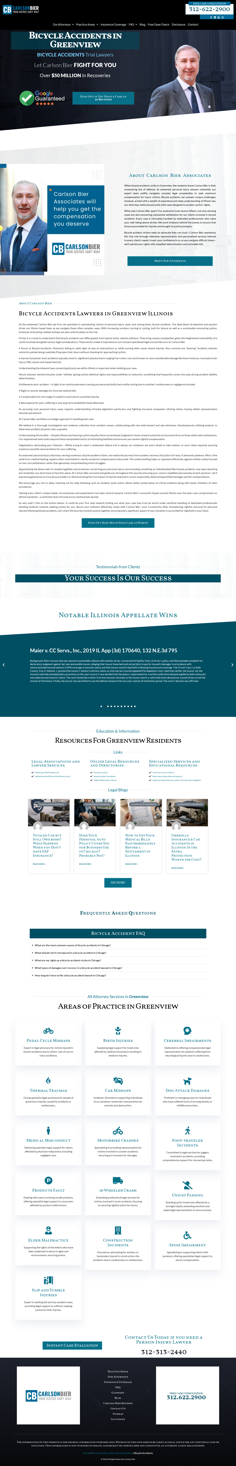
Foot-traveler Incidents (187, 1143)
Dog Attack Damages (187, 1091)
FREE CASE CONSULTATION (186, 1393)
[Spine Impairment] (188, 1235)
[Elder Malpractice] (48, 1230)
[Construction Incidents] (118, 1230)
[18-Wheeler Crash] (118, 1180)
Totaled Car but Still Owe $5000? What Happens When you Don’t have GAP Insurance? (47, 845)
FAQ (131, 24)
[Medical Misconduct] (48, 1131)
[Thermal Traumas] (48, 1081)
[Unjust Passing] (188, 1185)
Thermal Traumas (48, 1091)
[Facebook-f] (211, 17)
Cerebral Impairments (187, 1041)
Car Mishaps (118, 1091)
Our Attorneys (61, 24)
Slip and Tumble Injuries (48, 1293)
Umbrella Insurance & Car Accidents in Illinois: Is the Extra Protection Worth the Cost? (186, 847)
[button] (4, 665)
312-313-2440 (164, 1352)
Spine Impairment (187, 1245)
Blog (142, 24)
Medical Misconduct (48, 1140)
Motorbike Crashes (118, 1140)
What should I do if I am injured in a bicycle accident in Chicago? (70, 952)
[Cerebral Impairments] (188, 1031)
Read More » (39, 864)
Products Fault (48, 1190)
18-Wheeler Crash (118, 1190)
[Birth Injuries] (118, 1031)
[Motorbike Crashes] (118, 1131)
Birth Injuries (118, 1041)
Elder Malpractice (48, 1240)
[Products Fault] (48, 1180)
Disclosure (178, 24)
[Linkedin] (215, 17)
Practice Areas (85, 24)
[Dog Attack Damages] (188, 1081)
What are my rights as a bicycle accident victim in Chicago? (68, 960)
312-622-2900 (209, 9)
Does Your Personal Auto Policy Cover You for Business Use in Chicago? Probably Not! (94, 845)
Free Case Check (158, 24)
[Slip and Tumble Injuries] (48, 1280)
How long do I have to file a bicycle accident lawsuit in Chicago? (70, 975)
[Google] (219, 17)
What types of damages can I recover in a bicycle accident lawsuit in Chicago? (78, 967)
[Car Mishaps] (118, 1081)
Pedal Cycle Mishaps (48, 1041)
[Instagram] (222, 17)
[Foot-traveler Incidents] (188, 1131)
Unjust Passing (187, 1195)
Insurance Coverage (113, 24)
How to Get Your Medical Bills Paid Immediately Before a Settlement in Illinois (140, 845)
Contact (193, 24)
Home (86, 1452)
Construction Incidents (118, 1243)
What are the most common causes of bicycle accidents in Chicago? (73, 945)
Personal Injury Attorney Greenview (112, 1452)
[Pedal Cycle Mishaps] (48, 1031)
